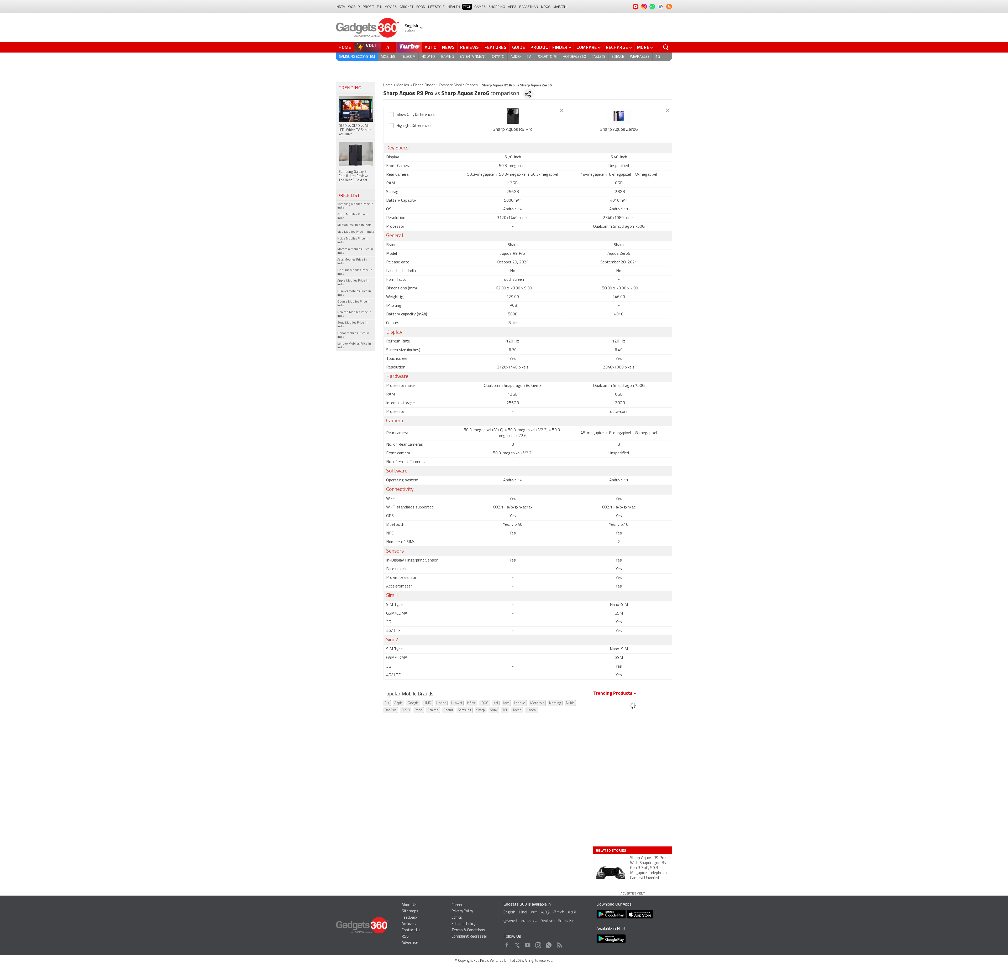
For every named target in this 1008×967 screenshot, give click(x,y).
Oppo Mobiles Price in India (352, 216)
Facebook (506, 943)
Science (617, 57)
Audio (516, 57)
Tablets (598, 57)
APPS (512, 7)
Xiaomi (532, 710)
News (448, 47)
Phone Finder (424, 85)
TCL (505, 710)
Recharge (617, 47)
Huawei (456, 703)
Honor (441, 703)
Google (413, 703)
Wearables (639, 57)
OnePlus (390, 710)
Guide (518, 47)
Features (496, 47)
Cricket (406, 7)
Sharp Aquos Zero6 (619, 129)
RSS (405, 937)
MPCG (545, 7)
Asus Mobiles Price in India (352, 261)
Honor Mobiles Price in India (353, 335)
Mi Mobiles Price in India (354, 225)
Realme (432, 710)
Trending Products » (614, 693)
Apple (398, 703)
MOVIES (391, 7)
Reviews (469, 47)
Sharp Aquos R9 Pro (513, 129)
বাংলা (534, 912)
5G (657, 57)
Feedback (409, 918)
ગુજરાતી (510, 921)
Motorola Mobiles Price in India (355, 251)
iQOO (485, 703)
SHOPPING (497, 7)
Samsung (464, 710)
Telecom (408, 57)
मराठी (572, 912)
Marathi (560, 7)
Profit (368, 7)
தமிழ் (545, 912)
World (354, 7)
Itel (496, 703)
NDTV (341, 7)
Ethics (457, 918)
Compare (586, 47)
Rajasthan (528, 7)
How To (428, 57)
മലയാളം (529, 921)
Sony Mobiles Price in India (352, 324)
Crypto (498, 57)
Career (457, 905)
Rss (559, 943)
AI (388, 47)
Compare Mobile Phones (458, 85)
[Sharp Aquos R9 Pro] (513, 116)
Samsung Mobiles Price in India (355, 205)
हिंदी (379, 7)
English (509, 912)
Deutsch (547, 921)
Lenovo (519, 703)
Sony (493, 710)
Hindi (523, 912)
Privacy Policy (462, 911)
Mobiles (388, 57)
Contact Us (411, 930)
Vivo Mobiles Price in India (355, 231)
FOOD (420, 7)
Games (480, 7)
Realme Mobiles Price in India (354, 314)
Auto (431, 47)
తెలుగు (558, 912)
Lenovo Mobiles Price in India (354, 345)
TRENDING (350, 88)
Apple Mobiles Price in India (353, 282)
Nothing (555, 703)
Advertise (410, 943)
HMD (427, 703)
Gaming (447, 57)
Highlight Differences (414, 126)
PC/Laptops (547, 57)
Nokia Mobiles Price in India (352, 240)
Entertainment (473, 57)
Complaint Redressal (469, 937)
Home (345, 47)
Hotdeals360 (574, 57)
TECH (467, 7)
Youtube (527, 943)
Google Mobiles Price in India (353, 303)
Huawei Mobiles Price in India (354, 293)
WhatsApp (548, 943)
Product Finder (549, 47)
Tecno (517, 710)
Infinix (471, 703)
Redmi (448, 710)
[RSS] (669, 6)
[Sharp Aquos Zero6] (619, 116)
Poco (418, 710)
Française (566, 921)
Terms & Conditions (468, 930)
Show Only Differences (416, 115)
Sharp (480, 710)
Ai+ (387, 703)
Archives (409, 924)
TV (529, 57)
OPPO (405, 710)
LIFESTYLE (436, 7)
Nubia (570, 703)
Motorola (537, 703)
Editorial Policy (463, 924)
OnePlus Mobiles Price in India (354, 272)
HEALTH (454, 7)
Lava (506, 703)
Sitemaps (410, 911)
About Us (409, 905)
